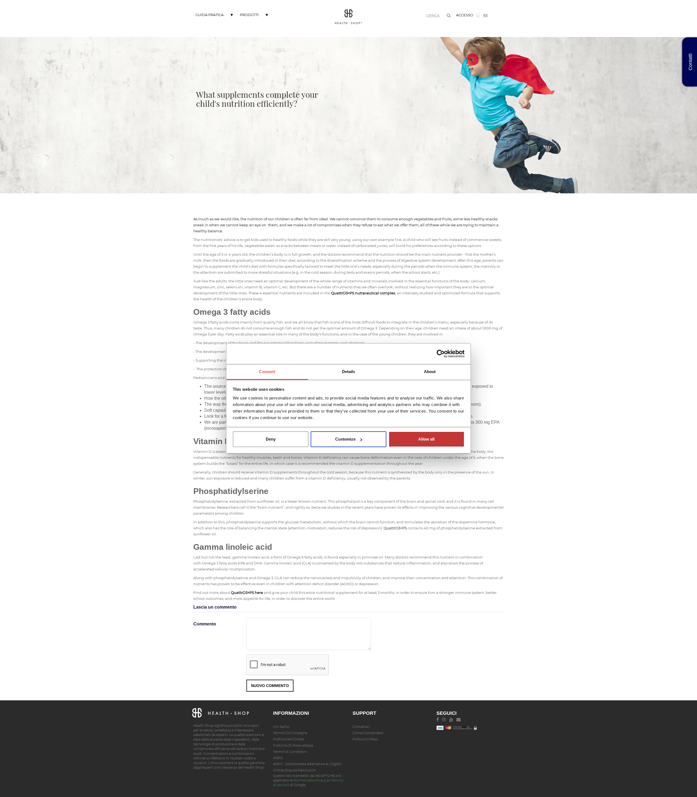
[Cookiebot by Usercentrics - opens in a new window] (440, 354)
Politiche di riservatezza (293, 745)
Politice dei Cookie (288, 739)
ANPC (278, 758)
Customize (345, 439)
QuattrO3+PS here (247, 592)
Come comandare (368, 733)
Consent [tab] (267, 371)
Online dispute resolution (294, 770)
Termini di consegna (290, 733)
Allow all (426, 439)
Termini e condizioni (290, 752)
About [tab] (430, 371)
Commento (204, 624)
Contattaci (361, 727)
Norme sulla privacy (310, 780)
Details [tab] (348, 371)
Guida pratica (209, 15)
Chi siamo (281, 727)
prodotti (249, 15)
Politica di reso (365, 739)
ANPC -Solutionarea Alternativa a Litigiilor (307, 764)
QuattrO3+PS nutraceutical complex (363, 293)
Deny (271, 439)
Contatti (690, 62)
